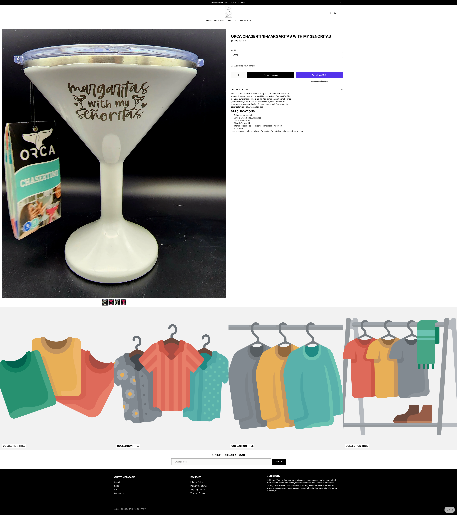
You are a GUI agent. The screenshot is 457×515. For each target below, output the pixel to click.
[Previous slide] (115, 2)
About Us (118, 489)
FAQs (116, 486)
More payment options (319, 81)
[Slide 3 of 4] (117, 302)
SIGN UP (279, 462)
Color (233, 50)
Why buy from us (198, 489)
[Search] (330, 12)
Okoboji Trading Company (133, 509)
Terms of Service (197, 493)
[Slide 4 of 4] (123, 302)
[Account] (335, 12)
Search (117, 482)
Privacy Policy (196, 482)
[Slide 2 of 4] (111, 302)
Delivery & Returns (198, 486)
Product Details (240, 89)
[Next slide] (340, 2)
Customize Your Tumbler (244, 66)
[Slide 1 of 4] (105, 302)
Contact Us (119, 493)
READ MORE (272, 491)
